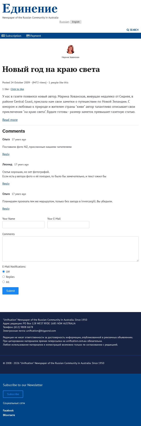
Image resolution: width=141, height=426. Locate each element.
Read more (10, 120)
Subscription (13, 35)
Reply (5, 154)
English (75, 21)
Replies (10, 277)
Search (133, 29)
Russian (64, 21)
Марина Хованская (70, 57)
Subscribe (13, 394)
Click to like (17, 89)
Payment (35, 35)
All (7, 282)
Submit (10, 290)
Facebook (8, 410)
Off (7, 271)
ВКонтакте (9, 415)
